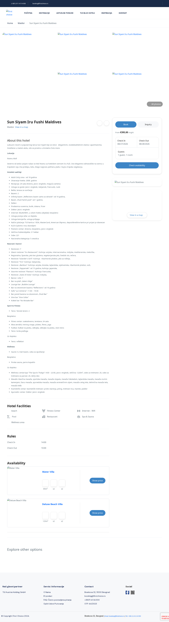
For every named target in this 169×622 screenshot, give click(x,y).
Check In (121, 140)
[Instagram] (132, 592)
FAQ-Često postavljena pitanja (57, 600)
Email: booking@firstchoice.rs (114, 616)
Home (10, 23)
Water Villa (48, 471)
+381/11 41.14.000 (92, 600)
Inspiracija (106, 13)
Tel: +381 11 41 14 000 (133, 616)
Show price (97, 480)
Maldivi (21, 23)
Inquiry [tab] (148, 124)
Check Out (144, 140)
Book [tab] (125, 124)
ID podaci (48, 596)
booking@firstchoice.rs (40, 3)
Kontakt (123, 13)
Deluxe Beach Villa (52, 504)
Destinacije (44, 13)
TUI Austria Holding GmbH (14, 592)
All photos (156, 104)
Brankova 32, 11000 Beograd (97, 592)
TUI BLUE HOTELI (87, 13)
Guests (121, 151)
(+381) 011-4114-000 (18, 3)
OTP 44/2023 (90, 603)
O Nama (47, 592)
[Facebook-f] (127, 592)
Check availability (137, 165)
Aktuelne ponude (64, 13)
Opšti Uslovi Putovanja (54, 603)
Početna (28, 13)
